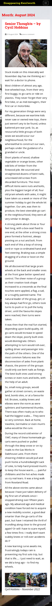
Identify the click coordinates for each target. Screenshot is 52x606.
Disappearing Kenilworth (19, 3)
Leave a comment (27, 34)
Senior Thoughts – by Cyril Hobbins (23, 25)
